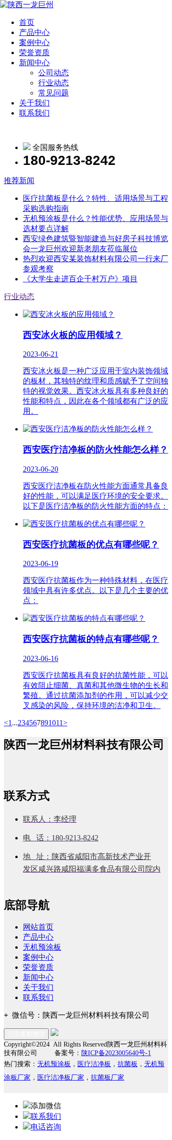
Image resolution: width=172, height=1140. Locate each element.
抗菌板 (128, 1064)
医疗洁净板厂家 (60, 1077)
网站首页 (38, 927)
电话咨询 (46, 1127)
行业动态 (53, 83)
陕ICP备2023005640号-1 (116, 1053)
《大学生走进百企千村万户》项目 (80, 279)
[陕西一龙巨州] (27, 4)
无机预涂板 (42, 947)
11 (59, 723)
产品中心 (34, 32)
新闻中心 (34, 62)
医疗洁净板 (94, 1064)
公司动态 (53, 73)
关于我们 (34, 103)
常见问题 (53, 93)
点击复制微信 (26, 1033)
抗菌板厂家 (107, 1077)
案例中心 (34, 42)
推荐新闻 (19, 180)
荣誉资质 (34, 52)
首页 (26, 22)
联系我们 (34, 113)
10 (52, 723)
